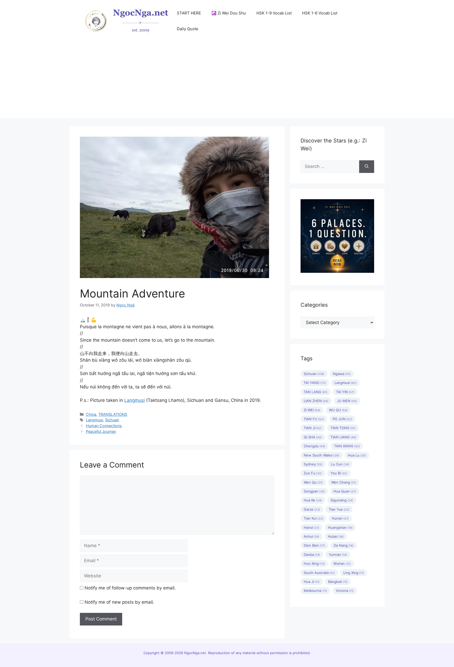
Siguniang (342, 500)
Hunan (340, 518)
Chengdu (314, 446)
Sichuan (112, 420)
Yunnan (338, 554)
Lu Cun (340, 464)
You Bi (339, 473)
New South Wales (321, 455)
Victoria (345, 590)
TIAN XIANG (347, 446)
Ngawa (341, 374)
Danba (312, 554)
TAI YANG (315, 383)
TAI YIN (345, 392)
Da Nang (344, 545)
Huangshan (340, 527)
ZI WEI (312, 410)
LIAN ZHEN (316, 401)
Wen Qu (313, 482)
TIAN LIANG (343, 437)
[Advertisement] (227, 81)
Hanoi (311, 527)
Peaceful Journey (101, 431)
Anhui (311, 536)
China (91, 414)
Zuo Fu (313, 473)
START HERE (189, 13)
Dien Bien (314, 545)
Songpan (314, 491)
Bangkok (338, 581)
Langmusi (134, 400)
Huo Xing (314, 563)
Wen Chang (343, 482)
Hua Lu (357, 455)
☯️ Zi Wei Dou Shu (228, 13)
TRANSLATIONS (112, 414)
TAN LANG (315, 392)
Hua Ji (311, 581)
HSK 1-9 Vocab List (274, 13)
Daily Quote (187, 28)
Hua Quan (344, 491)
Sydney (313, 464)
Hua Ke (313, 500)
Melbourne (315, 590)
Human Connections (104, 425)
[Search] (366, 166)
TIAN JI (313, 428)
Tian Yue (339, 509)
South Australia (319, 573)
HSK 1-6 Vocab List (319, 13)
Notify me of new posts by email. (119, 602)
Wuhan (342, 563)
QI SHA (313, 437)
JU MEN (347, 401)
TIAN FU (314, 419)
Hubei (336, 536)
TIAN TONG (343, 428)
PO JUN (342, 419)
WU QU (338, 410)
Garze (312, 509)
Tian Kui (313, 518)
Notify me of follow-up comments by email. (130, 588)
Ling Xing (353, 573)
